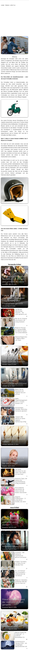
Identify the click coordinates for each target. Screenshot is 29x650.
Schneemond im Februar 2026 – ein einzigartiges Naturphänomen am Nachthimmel (21, 645)
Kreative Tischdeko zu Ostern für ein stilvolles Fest (20, 563)
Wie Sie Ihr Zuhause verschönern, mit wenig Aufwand (21, 320)
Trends (7, 5)
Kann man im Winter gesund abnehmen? (12, 625)
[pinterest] (3, 38)
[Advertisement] (14, 21)
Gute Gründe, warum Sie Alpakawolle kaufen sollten (14, 439)
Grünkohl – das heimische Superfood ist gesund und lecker (20, 555)
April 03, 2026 (12, 284)
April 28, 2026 (12, 527)
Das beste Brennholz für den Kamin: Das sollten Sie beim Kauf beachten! (20, 473)
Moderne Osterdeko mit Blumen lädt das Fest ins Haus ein (21, 581)
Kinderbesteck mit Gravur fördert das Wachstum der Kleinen (13, 359)
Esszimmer (5, 284)
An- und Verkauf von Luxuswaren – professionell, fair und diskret (20, 573)
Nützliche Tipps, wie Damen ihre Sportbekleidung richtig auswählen (21, 481)
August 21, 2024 (12, 364)
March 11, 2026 (11, 306)
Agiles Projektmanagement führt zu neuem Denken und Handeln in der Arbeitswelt (21, 402)
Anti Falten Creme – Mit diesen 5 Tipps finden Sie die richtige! (14, 461)
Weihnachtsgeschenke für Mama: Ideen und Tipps (22, 338)
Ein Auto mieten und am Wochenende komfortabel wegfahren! (14, 381)
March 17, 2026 (13, 607)
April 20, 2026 (12, 549)
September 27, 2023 (13, 444)
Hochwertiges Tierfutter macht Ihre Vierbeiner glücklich (21, 409)
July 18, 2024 (11, 386)
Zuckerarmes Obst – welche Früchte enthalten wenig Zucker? (12, 521)
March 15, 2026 (13, 629)
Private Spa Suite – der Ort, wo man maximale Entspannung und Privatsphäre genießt (13, 299)
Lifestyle (12, 5)
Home (2, 5)
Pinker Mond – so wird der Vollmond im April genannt (13, 602)
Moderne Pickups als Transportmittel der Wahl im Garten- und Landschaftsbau (21, 330)
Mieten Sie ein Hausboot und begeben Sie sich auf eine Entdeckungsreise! (20, 393)
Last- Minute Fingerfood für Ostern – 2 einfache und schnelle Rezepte (14, 279)
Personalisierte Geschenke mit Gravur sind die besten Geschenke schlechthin (21, 491)
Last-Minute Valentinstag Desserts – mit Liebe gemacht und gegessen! (21, 313)
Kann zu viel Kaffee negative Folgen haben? (14, 545)
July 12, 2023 (11, 466)
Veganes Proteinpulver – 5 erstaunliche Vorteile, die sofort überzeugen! (20, 500)
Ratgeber (4, 466)
